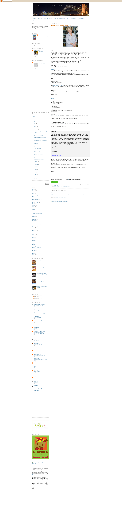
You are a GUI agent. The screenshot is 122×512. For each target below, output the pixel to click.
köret (33, 200)
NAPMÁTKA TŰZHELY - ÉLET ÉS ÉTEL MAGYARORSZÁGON (40, 332)
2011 (35, 124)
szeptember (37, 162)
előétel (33, 189)
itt (68, 179)
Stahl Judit (34, 220)
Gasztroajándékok (81, 18)
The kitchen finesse (37, 374)
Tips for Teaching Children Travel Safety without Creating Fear (40, 309)
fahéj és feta (36, 366)
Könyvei (52, 98)
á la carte (35, 363)
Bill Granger (34, 214)
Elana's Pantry (36, 312)
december (36, 128)
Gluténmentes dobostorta (38, 135)
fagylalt (33, 190)
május (36, 169)
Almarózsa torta (38, 260)
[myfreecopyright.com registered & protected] (40, 463)
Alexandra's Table (37, 50)
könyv (33, 248)
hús (33, 196)
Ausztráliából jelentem (38, 62)
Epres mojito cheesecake (37, 348)
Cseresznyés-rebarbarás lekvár (38, 378)
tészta (33, 208)
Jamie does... (36, 138)
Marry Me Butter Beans (37, 317)
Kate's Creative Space (38, 308)
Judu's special (36, 343)
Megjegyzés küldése (54, 192)
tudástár (33, 254)
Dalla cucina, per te (37, 347)
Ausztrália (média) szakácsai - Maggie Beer (61, 25)
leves (33, 203)
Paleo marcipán (37, 146)
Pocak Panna (36, 350)
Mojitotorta (35, 337)
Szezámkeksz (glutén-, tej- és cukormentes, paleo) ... (39, 155)
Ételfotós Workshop (37, 371)
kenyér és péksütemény (36, 199)
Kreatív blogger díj (37, 134)
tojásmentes (34, 230)
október (36, 161)
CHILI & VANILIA (37, 354)
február (36, 174)
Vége (34, 367)
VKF (33, 235)
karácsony (34, 246)
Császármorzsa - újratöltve (38, 344)
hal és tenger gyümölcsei (36, 195)
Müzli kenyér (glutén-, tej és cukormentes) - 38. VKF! (39, 152)
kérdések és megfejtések (36, 247)
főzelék (33, 192)
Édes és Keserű (36, 370)
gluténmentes (34, 226)
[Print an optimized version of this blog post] (54, 182)
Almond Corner (36, 327)
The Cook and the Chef (55, 115)
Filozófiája (53, 69)
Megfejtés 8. (36, 143)
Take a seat (35, 375)
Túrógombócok (36, 382)
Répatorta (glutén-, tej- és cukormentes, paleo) (40, 280)
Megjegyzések (36, 298)
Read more (34, 474)
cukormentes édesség (36, 224)
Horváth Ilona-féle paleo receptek (59, 18)
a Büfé (33, 237)
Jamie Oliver (34, 217)
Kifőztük (33, 234)
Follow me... (36, 328)
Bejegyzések (36, 296)
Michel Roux (34, 219)
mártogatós (34, 205)
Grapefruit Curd (41, 51)
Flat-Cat (35, 339)
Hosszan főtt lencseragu (37, 324)
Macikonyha (36, 385)
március (36, 172)
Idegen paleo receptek (48, 18)
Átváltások (35, 20)
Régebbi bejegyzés (86, 194)
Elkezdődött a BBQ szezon (39, 159)
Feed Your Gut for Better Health (38, 305)
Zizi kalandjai (36, 390)
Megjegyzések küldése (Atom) (60, 197)
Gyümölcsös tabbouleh (38, 145)
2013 (35, 121)
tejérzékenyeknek (35, 229)
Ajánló (68, 18)
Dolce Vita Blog (36, 336)
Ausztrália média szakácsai (64, 186)
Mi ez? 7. (36, 157)
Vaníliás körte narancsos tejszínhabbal (39, 355)
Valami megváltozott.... (37, 364)
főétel (33, 193)
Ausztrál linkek (73, 18)
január (36, 176)
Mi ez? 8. (36, 150)
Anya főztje (36, 381)
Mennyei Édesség (37, 377)
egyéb (33, 243)
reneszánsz (34, 253)
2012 (35, 123)
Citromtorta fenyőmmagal (40, 267)
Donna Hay (34, 216)
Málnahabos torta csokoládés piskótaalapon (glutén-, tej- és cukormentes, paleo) (41, 274)
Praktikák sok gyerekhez (38, 388)
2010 (35, 126)
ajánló (33, 238)
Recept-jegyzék (41, 20)
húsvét (33, 244)
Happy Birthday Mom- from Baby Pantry (40, 313)
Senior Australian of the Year (58, 85)
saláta (33, 206)
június (36, 167)
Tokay (64, 123)
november (36, 129)
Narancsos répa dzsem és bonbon (40, 137)
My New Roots (36, 316)
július (36, 166)
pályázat (33, 250)
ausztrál (56, 186)
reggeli (33, 251)
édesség (33, 209)
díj (32, 241)
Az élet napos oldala (37, 323)
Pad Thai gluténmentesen (37, 351)
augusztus (36, 164)
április (36, 171)
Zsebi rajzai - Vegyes (42, 63)
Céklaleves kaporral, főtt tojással (38, 321)
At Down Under (36, 358)
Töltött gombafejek (37, 148)
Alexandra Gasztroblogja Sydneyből (61, 5)
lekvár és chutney (35, 202)
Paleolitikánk (40, 18)
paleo (33, 227)
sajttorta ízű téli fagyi (37, 340)
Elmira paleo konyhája (38, 320)
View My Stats (34, 116)
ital (33, 197)
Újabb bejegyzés (54, 194)
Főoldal (34, 18)
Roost (35, 387)
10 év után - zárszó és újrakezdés (39, 333)
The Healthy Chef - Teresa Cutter (40, 304)
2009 (35, 178)
